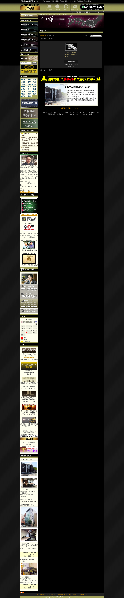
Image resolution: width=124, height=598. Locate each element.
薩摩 (29, 96)
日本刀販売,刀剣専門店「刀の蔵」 (30, 1)
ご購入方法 (87, 12)
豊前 (29, 94)
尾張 (34, 82)
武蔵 (34, 80)
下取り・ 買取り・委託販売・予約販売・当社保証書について (30, 139)
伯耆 (29, 91)
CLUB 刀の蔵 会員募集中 (29, 215)
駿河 (29, 82)
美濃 (23, 84)
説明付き (43, 35)
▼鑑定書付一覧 (26, 58)
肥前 (23, 96)
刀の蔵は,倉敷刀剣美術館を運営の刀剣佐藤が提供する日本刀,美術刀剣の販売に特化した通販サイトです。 (69, 1)
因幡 (23, 91)
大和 (23, 87)
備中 (29, 89)
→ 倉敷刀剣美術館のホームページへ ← (71, 108)
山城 (34, 84)
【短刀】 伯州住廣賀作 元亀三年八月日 (71, 54)
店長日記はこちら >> (27, 192)
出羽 (29, 80)
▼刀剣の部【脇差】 (27, 35)
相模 (23, 82)
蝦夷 (23, 80)
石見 (34, 91)
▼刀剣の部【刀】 (26, 30)
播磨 (34, 87)
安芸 (23, 94)
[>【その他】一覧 (27, 45)
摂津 (29, 87)
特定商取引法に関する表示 (67, 595)
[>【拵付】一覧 (26, 50)
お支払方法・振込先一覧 (30, 143)
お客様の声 (25, 147)
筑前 (34, 94)
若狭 (29, 84)
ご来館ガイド (26, 150)
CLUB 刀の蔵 (76, 12)
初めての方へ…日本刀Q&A (29, 134)
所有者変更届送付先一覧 (30, 145)
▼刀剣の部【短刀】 (27, 40)
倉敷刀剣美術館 (29, 357)
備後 (34, 89)
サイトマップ (99, 12)
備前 (23, 89)
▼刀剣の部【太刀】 (27, 24)
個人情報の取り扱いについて (46, 595)
